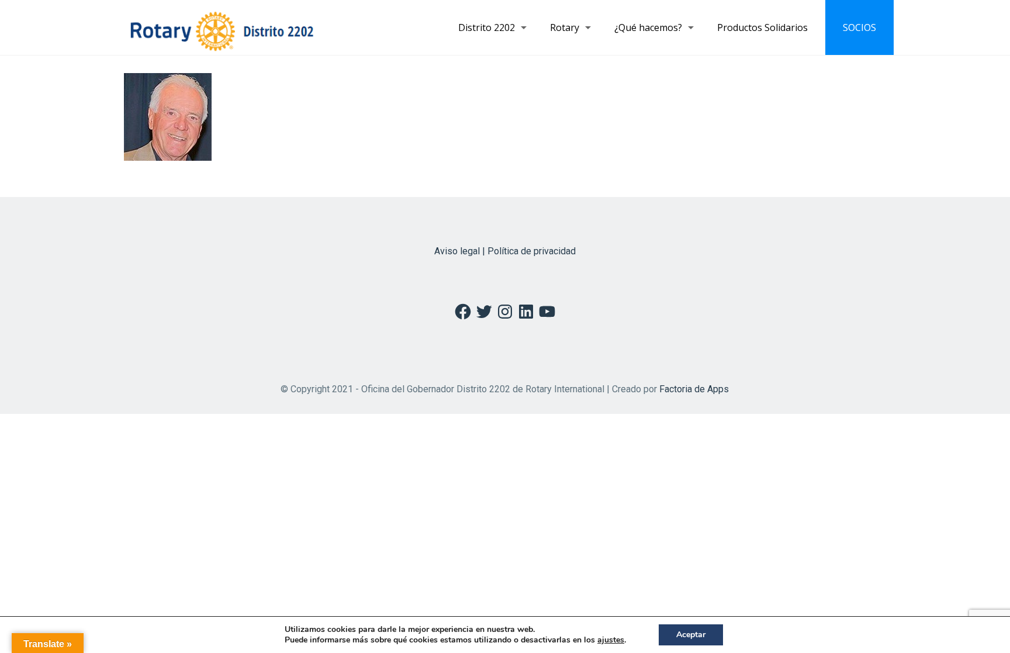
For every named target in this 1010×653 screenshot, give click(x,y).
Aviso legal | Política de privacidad (505, 251)
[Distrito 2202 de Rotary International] (222, 27)
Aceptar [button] (690, 634)
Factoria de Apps (694, 389)
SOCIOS (859, 27)
